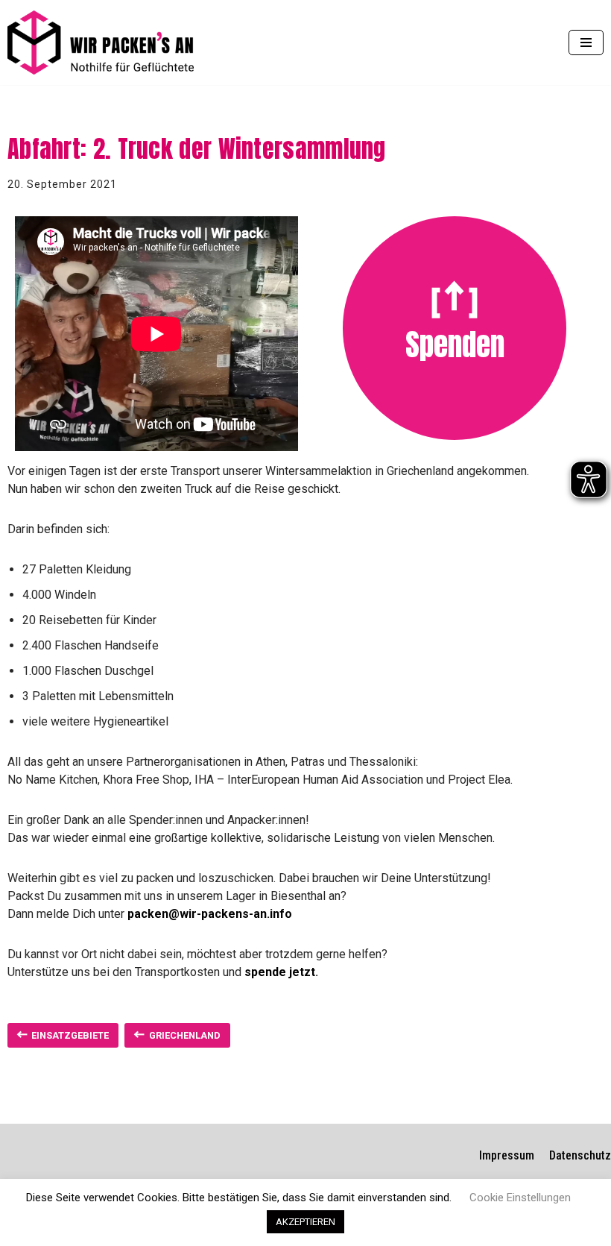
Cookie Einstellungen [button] (520, 1197)
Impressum (506, 1155)
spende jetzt (279, 972)
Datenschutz (580, 1155)
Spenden (454, 344)
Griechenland (185, 1035)
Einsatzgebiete (70, 1035)
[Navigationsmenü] (586, 42)
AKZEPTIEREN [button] (305, 1221)
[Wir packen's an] (100, 42)
